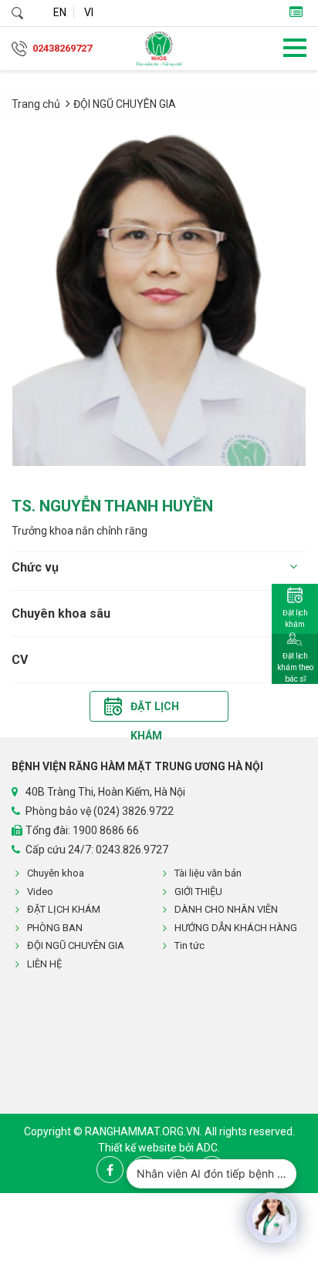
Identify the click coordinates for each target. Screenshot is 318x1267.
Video (40, 891)
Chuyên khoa (55, 873)
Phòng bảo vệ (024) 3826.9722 (99, 811)
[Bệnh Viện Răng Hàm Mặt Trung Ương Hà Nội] (159, 48)
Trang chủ (36, 104)
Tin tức (189, 945)
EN (59, 12)
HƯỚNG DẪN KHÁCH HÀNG (235, 927)
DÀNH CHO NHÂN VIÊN (226, 909)
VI (88, 12)
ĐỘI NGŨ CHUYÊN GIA (124, 104)
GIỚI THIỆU (198, 891)
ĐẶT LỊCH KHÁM (63, 909)
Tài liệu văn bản (208, 873)
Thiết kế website (138, 1147)
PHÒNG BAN (55, 927)
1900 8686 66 (106, 830)
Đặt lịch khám (154, 710)
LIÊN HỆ (44, 964)
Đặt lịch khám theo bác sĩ (295, 667)
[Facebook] (109, 1169)
